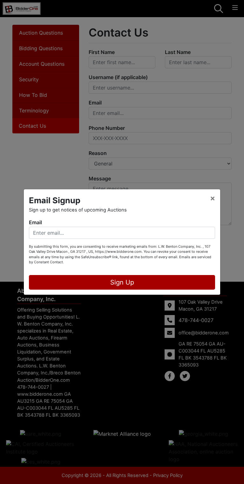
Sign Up (122, 282)
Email (35, 222)
